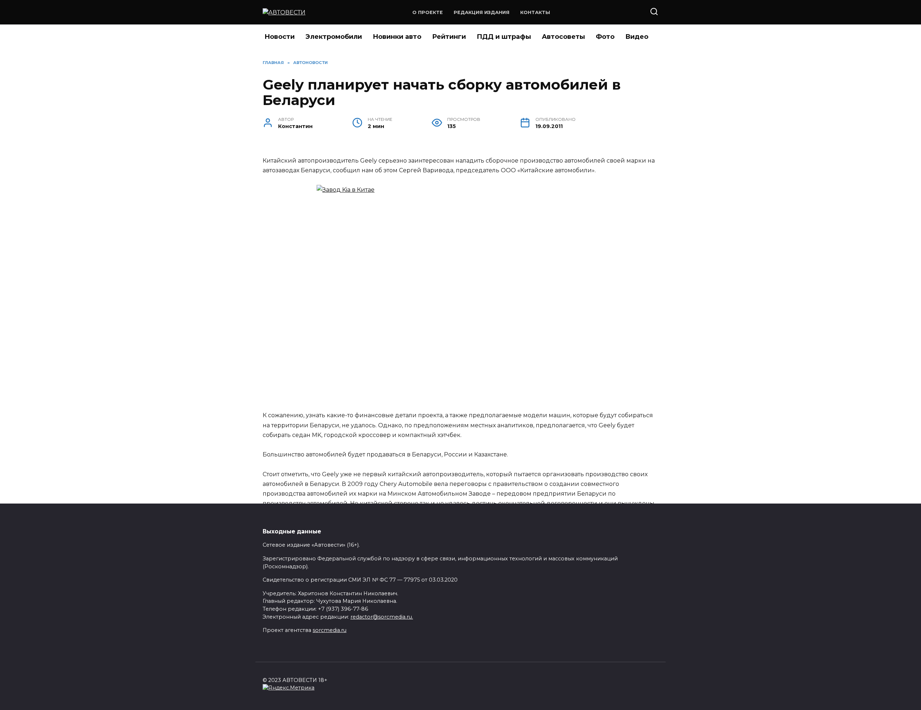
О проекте (427, 12)
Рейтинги (449, 37)
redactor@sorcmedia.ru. (381, 617)
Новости (279, 37)
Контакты (535, 12)
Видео (636, 37)
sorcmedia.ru (329, 630)
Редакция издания (481, 12)
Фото (605, 37)
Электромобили (333, 37)
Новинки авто (397, 37)
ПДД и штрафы (504, 37)
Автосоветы (563, 37)
